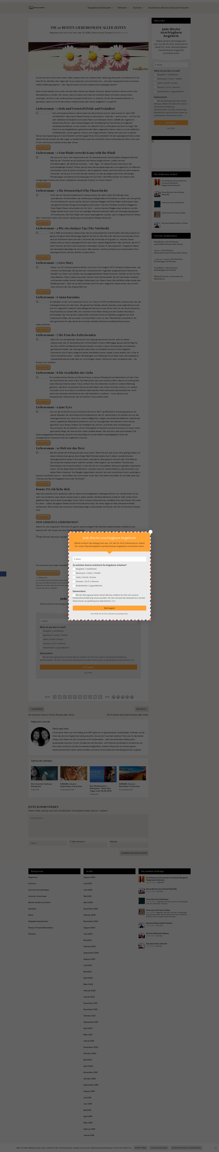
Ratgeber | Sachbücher (86, 569)
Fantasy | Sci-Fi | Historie (87, 581)
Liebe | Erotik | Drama (86, 577)
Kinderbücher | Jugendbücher (89, 585)
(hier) (114, 601)
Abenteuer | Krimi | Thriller (88, 573)
